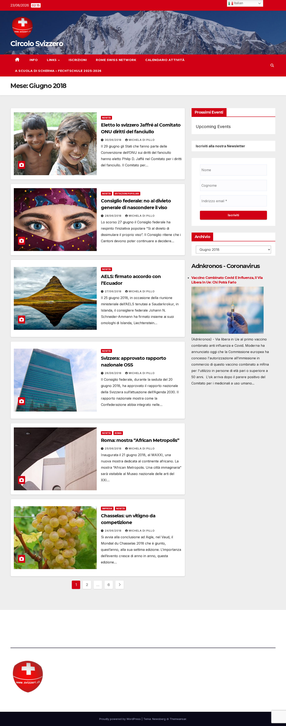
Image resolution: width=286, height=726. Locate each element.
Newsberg (159, 719)
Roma (118, 433)
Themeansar (178, 719)
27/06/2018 (113, 291)
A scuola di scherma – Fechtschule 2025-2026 (58, 71)
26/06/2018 (113, 373)
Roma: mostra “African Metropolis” (140, 440)
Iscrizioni (78, 60)
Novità (106, 117)
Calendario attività (165, 60)
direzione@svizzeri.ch (101, 621)
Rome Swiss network (116, 60)
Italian (238, 3)
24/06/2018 (113, 530)
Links (52, 60)
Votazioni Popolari (127, 193)
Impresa (107, 508)
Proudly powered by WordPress (120, 719)
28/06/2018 (113, 215)
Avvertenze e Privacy (163, 621)
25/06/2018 (113, 448)
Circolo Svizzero (36, 43)
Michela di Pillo (142, 139)
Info (33, 60)
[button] (272, 65)
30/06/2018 (113, 139)
